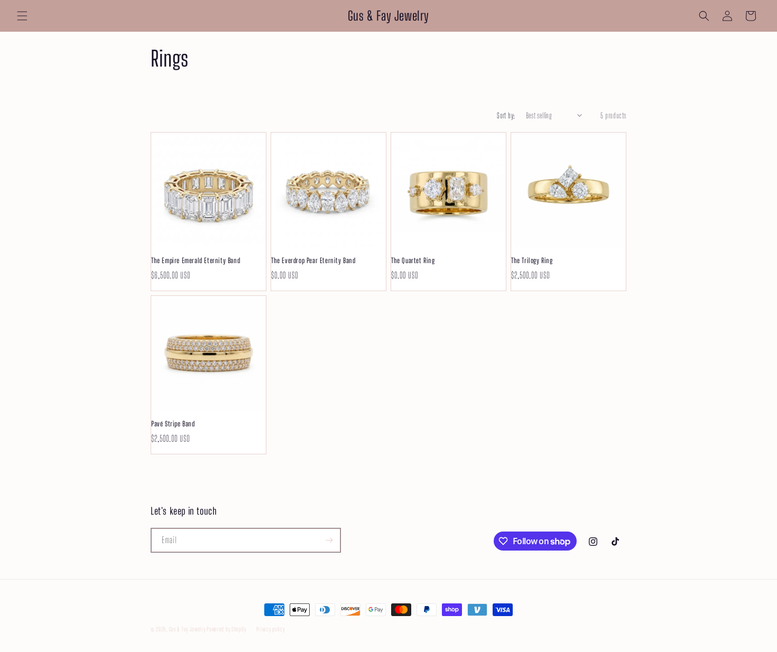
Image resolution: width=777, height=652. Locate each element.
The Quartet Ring (413, 260)
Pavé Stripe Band (173, 424)
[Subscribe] (328, 540)
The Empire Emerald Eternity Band (195, 260)
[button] (22, 15)
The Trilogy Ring (532, 260)
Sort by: (506, 115)
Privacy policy (270, 629)
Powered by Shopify (226, 629)
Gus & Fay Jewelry (187, 629)
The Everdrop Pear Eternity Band (313, 260)
